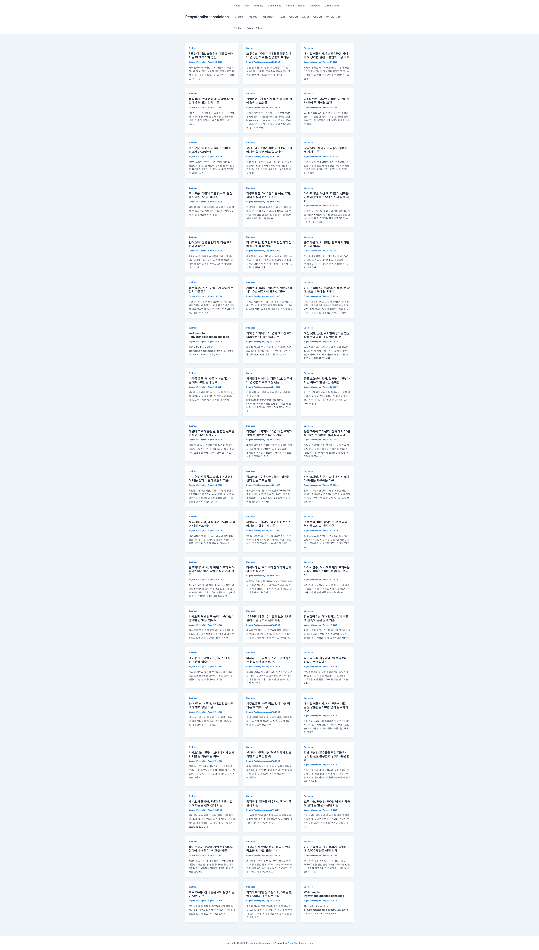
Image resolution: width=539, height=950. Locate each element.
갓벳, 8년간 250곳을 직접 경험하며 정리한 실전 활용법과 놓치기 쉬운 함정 (327, 756)
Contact (293, 16)
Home (237, 5)
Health (301, 5)
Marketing (315, 5)
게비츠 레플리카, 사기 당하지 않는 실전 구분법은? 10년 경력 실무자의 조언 (326, 707)
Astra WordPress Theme (300, 943)
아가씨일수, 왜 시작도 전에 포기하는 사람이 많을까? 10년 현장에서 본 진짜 (327, 571)
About (305, 16)
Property (252, 16)
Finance (290, 5)
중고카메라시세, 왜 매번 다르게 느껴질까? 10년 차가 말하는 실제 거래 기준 (211, 571)
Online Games (332, 5)
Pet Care (238, 16)
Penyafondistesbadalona (207, 17)
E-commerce (274, 5)
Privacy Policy (333, 16)
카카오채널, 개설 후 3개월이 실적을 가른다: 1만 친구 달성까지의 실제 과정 (326, 197)
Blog (247, 5)
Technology (267, 16)
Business (258, 5)
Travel (281, 16)
